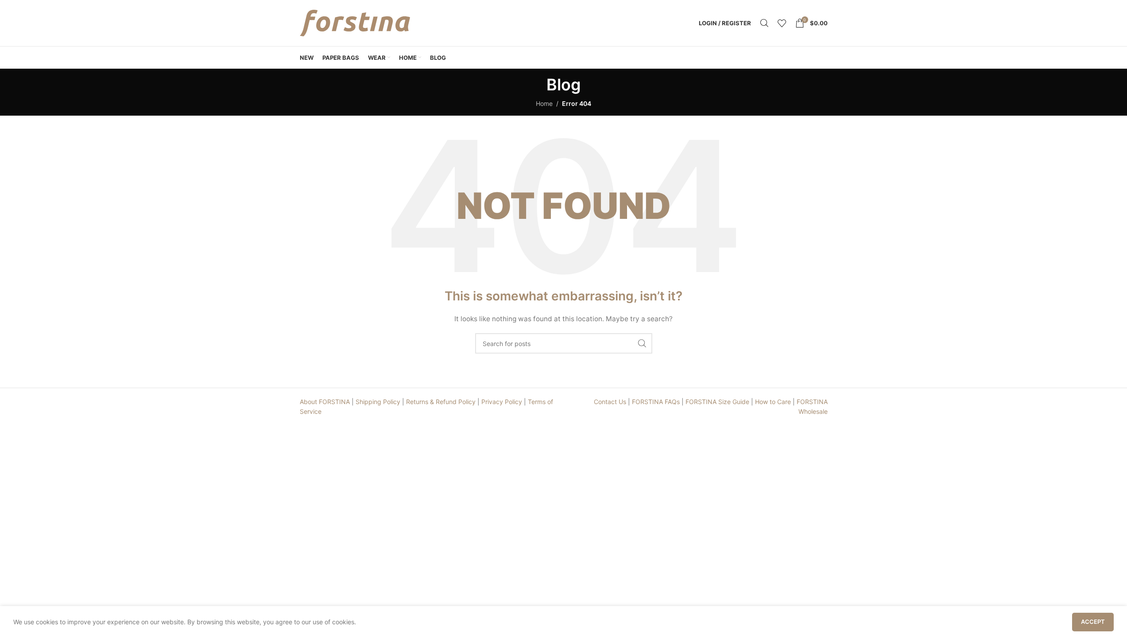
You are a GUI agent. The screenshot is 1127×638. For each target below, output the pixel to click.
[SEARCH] (642, 343)
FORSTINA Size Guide (717, 401)
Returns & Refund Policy (441, 401)
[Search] (764, 23)
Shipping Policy (378, 401)
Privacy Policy (501, 401)
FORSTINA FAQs (656, 401)
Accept (1093, 621)
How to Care (773, 401)
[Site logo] (355, 22)
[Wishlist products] (782, 23)
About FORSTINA (325, 401)
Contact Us (610, 401)
